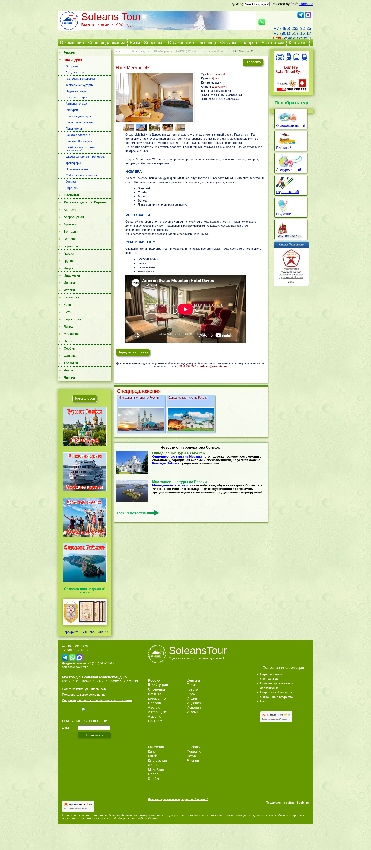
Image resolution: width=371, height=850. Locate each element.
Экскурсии (72, 110)
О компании (72, 42)
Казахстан (71, 297)
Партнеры (72, 188)
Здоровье (153, 42)
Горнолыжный (216, 74)
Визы (135, 42)
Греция (69, 253)
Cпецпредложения (106, 42)
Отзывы (228, 42)
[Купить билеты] (291, 91)
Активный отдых (76, 103)
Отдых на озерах (77, 91)
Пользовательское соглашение (84, 694)
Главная (120, 51)
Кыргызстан (72, 319)
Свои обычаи (269, 678)
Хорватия (71, 363)
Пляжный (283, 148)
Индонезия (72, 275)
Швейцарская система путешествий (80, 149)
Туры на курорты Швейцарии (150, 51)
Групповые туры (76, 97)
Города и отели (75, 72)
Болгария (71, 231)
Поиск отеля (74, 128)
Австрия (70, 209)
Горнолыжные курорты (80, 78)
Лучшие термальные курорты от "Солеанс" (178, 799)
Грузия (69, 261)
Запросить (253, 62)
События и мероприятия (81, 175)
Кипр (67, 304)
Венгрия (70, 239)
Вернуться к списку (133, 352)
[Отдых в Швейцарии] (85, 582)
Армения (70, 224)
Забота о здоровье (78, 134)
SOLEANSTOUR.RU (93, 632)
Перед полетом (271, 674)
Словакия (71, 356)
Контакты (298, 42)
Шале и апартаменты (79, 122)
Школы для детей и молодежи (85, 156)
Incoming (207, 42)
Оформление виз (77, 169)
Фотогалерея (84, 398)
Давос (216, 78)
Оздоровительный (290, 125)
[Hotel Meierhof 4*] (154, 97)
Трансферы (73, 163)
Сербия (69, 348)
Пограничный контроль (276, 692)
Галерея (248, 42)
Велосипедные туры (79, 116)
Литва (68, 326)
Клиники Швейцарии (79, 141)
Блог (263, 701)
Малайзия (71, 334)
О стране (72, 66)
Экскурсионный (288, 170)
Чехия (68, 370)
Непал (68, 341)
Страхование (181, 42)
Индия (68, 268)
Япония (69, 377)
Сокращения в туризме (276, 697)
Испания (70, 282)
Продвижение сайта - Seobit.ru (287, 802)
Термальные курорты (79, 85)
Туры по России (288, 236)
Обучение (284, 214)
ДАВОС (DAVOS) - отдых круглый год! (200, 51)
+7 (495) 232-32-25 (292, 28)
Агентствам (273, 42)
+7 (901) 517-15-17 (292, 33)
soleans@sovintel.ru (297, 37)
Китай (68, 312)
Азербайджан (74, 217)
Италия (69, 290)
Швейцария (219, 86)
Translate (306, 4)
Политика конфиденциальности (84, 689)
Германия (71, 246)
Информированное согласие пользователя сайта (97, 700)
